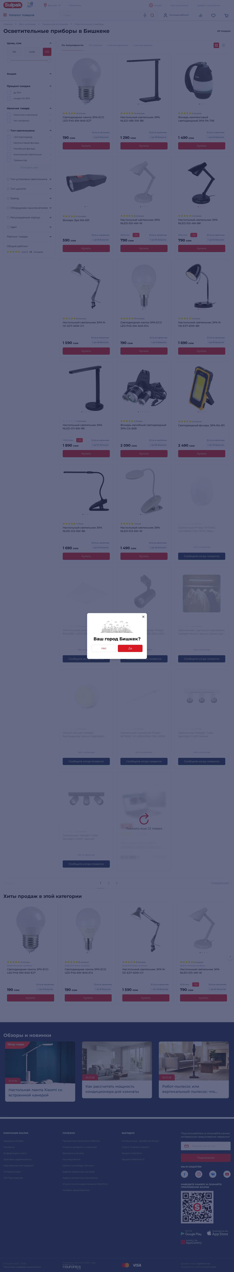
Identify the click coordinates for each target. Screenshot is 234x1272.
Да (130, 648)
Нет (103, 648)
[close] (143, 616)
